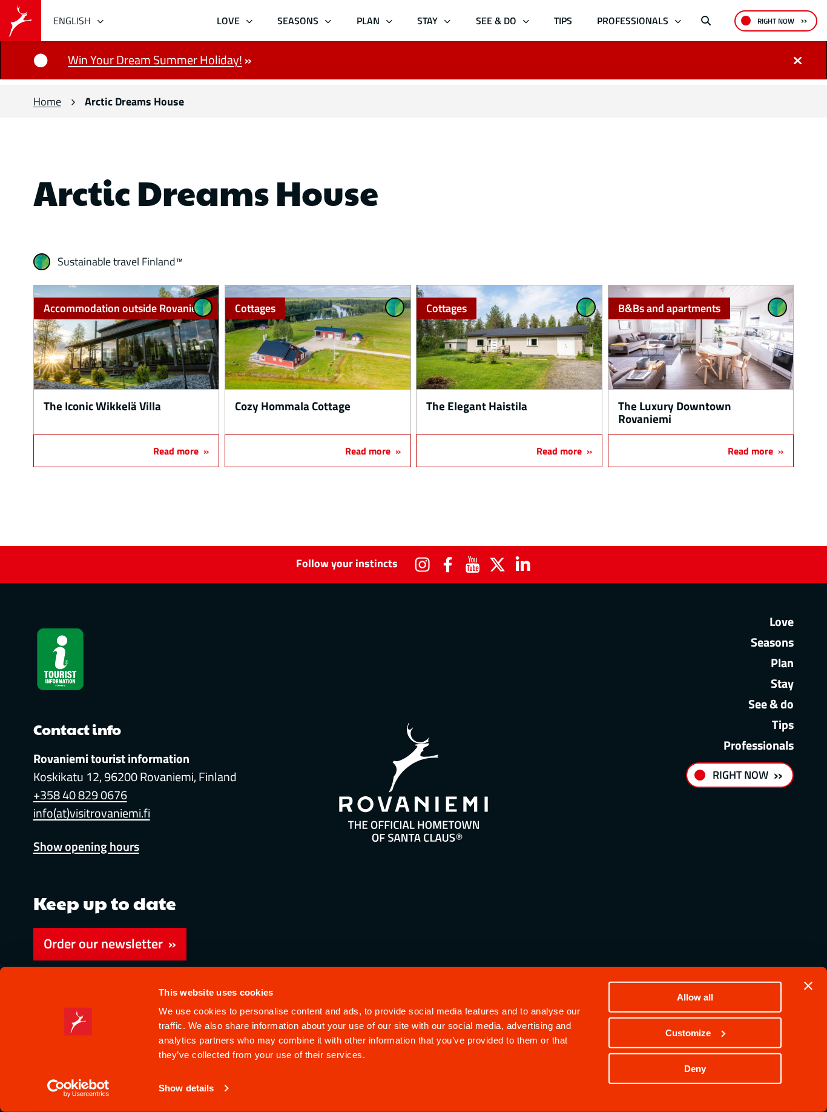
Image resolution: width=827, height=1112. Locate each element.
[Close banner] (808, 986)
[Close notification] (797, 60)
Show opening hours (86, 846)
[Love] (249, 21)
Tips (563, 20)
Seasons (297, 20)
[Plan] (389, 21)
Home (47, 101)
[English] (101, 21)
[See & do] (526, 21)
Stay (427, 20)
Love (228, 20)
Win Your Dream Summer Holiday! (155, 59)
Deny (695, 1068)
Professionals (632, 20)
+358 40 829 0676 (80, 794)
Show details (186, 1088)
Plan (368, 20)
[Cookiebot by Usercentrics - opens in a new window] (78, 1088)
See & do (496, 20)
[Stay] (448, 21)
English (72, 20)
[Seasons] (328, 21)
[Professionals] (678, 21)
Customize (688, 1033)
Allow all (695, 997)
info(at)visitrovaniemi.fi (91, 813)
